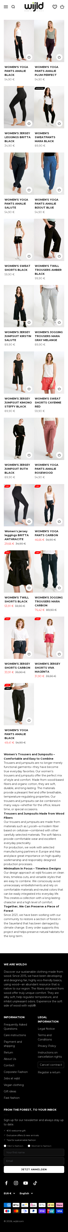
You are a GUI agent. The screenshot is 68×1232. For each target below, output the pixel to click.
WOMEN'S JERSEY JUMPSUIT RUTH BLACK (17, 468)
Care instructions (15, 1035)
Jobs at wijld (12, 1078)
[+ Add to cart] (29, 57)
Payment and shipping (13, 1044)
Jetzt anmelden (34, 1169)
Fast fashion (12, 1098)
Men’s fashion (15, 1145)
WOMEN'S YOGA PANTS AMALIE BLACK (16, 71)
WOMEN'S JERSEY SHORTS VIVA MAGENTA (47, 667)
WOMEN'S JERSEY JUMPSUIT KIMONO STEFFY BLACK (18, 402)
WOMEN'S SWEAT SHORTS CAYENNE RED (48, 402)
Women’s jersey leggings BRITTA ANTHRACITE (17, 535)
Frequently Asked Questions (15, 1026)
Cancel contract (51, 1064)
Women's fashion (41, 1145)
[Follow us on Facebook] (6, 1183)
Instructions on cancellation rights (50, 1054)
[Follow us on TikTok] (35, 1183)
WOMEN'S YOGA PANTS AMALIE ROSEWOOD (46, 468)
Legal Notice (46, 1028)
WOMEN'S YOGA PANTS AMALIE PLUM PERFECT (46, 71)
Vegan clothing (14, 1085)
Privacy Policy (47, 1046)
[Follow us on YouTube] (25, 1183)
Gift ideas (10, 1091)
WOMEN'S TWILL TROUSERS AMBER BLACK (48, 270)
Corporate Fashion (16, 1072)
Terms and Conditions (45, 1037)
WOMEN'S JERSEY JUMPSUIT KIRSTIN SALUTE (18, 336)
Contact (9, 1065)
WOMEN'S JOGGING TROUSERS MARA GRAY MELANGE (49, 336)
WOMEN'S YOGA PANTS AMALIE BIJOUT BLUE (46, 203)
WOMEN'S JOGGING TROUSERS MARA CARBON (49, 601)
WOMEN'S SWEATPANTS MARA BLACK (45, 137)
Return (8, 1052)
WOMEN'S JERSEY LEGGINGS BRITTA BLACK (18, 137)
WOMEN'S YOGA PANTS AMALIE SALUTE (16, 203)
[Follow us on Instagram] (16, 1183)
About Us (10, 1059)
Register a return (49, 1072)
